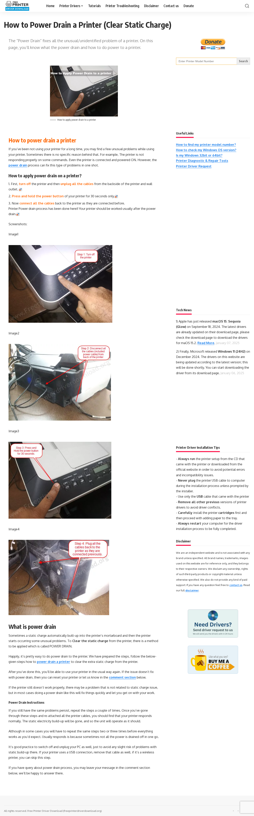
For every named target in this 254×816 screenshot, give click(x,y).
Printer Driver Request (194, 166)
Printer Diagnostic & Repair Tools (202, 161)
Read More (205, 343)
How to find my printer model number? (206, 145)
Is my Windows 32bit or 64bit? (199, 155)
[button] (247, 6)
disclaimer (192, 590)
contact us (235, 585)
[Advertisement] (206, 97)
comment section (122, 677)
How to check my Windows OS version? (206, 150)
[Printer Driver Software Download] (22, 6)
